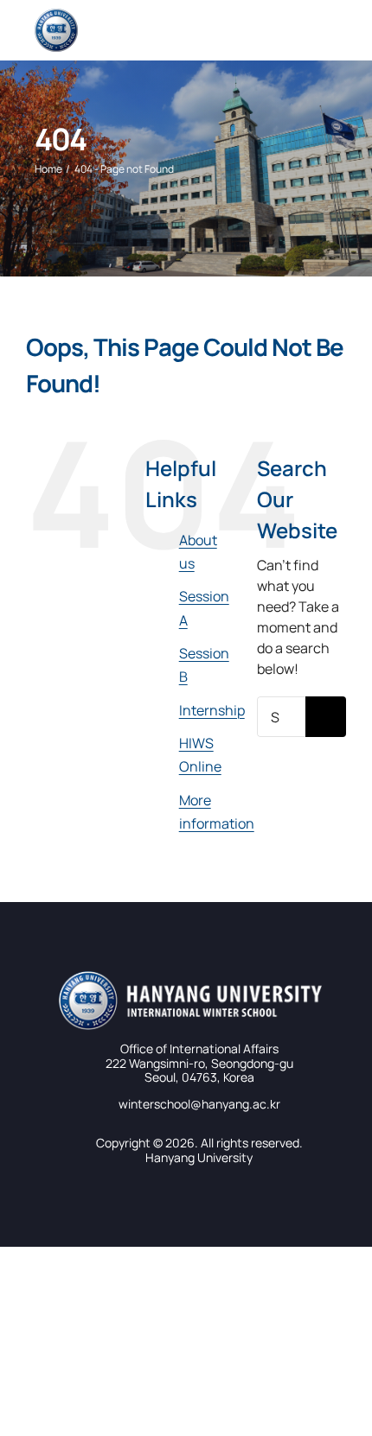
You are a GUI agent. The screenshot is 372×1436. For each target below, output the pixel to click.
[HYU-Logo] (56, 15)
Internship (212, 710)
